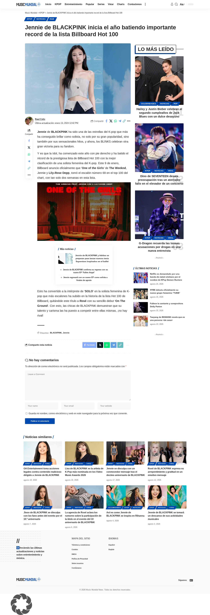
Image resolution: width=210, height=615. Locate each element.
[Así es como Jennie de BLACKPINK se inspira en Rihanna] (125, 497)
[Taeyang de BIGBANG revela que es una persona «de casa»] (141, 321)
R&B (52, 19)
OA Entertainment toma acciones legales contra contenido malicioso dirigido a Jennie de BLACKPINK (42, 471)
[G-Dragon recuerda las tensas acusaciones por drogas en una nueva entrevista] (159, 214)
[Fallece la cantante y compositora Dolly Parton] (141, 307)
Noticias (41, 19)
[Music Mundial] (28, 4)
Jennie (66, 333)
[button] (145, 4)
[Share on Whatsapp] (115, 121)
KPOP (29, 19)
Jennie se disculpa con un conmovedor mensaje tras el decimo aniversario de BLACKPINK (125, 471)
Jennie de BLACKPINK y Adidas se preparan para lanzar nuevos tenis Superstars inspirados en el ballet (92, 258)
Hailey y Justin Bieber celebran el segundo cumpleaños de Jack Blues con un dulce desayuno (159, 112)
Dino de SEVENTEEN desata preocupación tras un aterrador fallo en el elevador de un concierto (159, 180)
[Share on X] (111, 121)
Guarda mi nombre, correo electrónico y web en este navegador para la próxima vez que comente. (78, 413)
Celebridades (148, 104)
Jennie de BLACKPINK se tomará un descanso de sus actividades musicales (166, 515)
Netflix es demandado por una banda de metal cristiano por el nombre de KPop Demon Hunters (166, 277)
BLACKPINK (56, 333)
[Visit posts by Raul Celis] (29, 121)
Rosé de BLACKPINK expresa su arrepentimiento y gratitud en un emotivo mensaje (166, 471)
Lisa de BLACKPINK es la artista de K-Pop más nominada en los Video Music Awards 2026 (84, 471)
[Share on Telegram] (120, 121)
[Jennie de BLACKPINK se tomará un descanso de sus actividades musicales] (167, 497)
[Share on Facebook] (107, 121)
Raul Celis (40, 119)
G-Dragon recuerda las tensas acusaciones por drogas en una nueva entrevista (159, 247)
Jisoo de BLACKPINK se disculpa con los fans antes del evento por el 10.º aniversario (43, 515)
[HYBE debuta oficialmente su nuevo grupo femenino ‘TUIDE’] (141, 293)
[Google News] (191, 580)
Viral (171, 171)
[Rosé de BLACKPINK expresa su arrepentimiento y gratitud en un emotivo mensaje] (167, 453)
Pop (176, 104)
